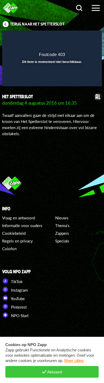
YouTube (17, 298)
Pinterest (18, 307)
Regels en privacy (17, 241)
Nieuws (62, 217)
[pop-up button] (73, 38)
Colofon (9, 248)
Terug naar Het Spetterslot (37, 24)
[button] (84, 38)
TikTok (16, 281)
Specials (62, 241)
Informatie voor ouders (22, 225)
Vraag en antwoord (18, 217)
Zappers (62, 233)
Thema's (62, 225)
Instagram (19, 290)
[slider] (51, 80)
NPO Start (19, 315)
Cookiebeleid (14, 233)
